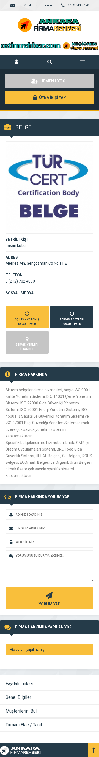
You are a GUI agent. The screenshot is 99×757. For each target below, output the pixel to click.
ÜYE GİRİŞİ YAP (52, 97)
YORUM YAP (50, 604)
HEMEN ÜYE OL (54, 81)
